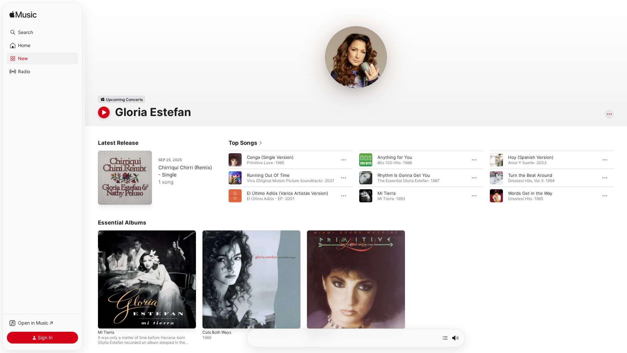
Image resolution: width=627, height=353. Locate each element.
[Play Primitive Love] (315, 320)
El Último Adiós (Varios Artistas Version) (287, 193)
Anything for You (395, 157)
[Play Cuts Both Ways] (211, 320)
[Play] (104, 112)
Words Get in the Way (530, 193)
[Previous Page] (222, 177)
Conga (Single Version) (270, 157)
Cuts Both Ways (218, 233)
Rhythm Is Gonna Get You (404, 175)
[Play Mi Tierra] (106, 320)
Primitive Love (321, 233)
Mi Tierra (386, 193)
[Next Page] (620, 177)
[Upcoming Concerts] (121, 99)
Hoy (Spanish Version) (531, 157)
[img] (23, 15)
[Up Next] (445, 338)
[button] (42, 32)
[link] (246, 142)
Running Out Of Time (268, 175)
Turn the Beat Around (530, 175)
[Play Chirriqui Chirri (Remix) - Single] (106, 196)
